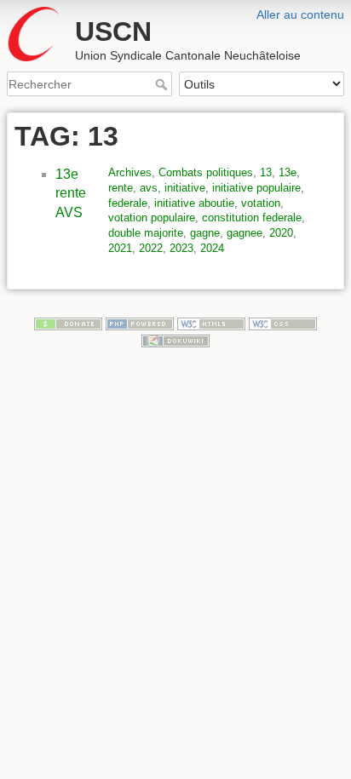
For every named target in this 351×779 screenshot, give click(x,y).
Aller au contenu (300, 14)
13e (287, 172)
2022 (151, 248)
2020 (281, 232)
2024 (212, 248)
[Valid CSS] (283, 323)
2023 (181, 248)
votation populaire (151, 217)
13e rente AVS (70, 193)
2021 (120, 248)
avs (149, 187)
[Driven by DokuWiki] (175, 340)
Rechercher (163, 84)
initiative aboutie (194, 203)
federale (127, 203)
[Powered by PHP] (140, 323)
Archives (130, 172)
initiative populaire (256, 187)
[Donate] (68, 323)
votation (260, 203)
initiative (184, 187)
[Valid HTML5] (211, 323)
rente (120, 187)
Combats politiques (205, 172)
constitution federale (252, 217)
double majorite (145, 232)
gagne (205, 232)
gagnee (244, 232)
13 (266, 172)
